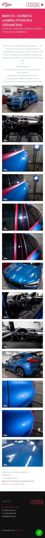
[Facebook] (28, 5)
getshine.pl (18, 530)
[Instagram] (33, 5)
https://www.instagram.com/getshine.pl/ (18, 481)
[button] (42, 5)
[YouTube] (37, 5)
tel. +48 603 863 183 (10, 507)
